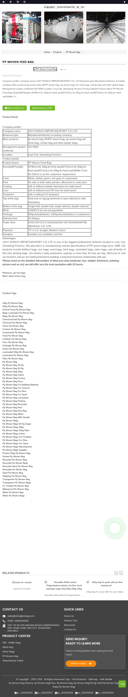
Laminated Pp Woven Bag (15, 355)
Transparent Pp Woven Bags (16, 482)
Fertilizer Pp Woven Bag (14, 339)
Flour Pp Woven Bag (12, 342)
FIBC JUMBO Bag (11, 642)
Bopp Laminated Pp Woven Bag (18, 313)
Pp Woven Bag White (12, 414)
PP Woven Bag (73, 52)
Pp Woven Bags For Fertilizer (17, 437)
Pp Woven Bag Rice (12, 407)
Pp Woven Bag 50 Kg (13, 368)
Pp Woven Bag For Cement (16, 388)
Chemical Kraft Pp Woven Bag (17, 319)
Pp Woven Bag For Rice (14, 391)
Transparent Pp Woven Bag (16, 479)
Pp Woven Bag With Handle (16, 417)
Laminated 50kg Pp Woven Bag (18, 352)
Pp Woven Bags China (13, 433)
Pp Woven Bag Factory (13, 378)
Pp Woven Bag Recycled (14, 404)
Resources (69, 625)
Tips (68, 679)
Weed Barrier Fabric (13, 660)
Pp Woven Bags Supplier (14, 450)
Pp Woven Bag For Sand (14, 394)
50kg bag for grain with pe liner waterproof (106, 592)
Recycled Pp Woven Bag (14, 459)
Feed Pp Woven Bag (12, 335)
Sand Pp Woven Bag (12, 473)
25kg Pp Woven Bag (12, 303)
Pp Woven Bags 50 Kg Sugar (16, 424)
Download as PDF (43, 108)
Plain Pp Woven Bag (12, 358)
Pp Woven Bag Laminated (15, 397)
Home (47, 52)
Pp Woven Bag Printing (13, 401)
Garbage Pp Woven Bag (14, 345)
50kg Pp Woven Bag (12, 306)
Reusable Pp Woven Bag (14, 469)
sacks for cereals (22, 589)
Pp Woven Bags (10, 420)
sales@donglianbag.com (20, 616)
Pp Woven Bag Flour (12, 381)
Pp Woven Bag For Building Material (20, 384)
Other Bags (8, 651)
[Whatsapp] (114, 528)
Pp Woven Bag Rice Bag (14, 410)
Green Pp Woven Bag (13, 348)
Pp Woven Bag (9, 362)
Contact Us (70, 629)
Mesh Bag (7, 647)
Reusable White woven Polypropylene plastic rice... (64, 595)
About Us (69, 616)
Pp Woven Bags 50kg (13, 427)
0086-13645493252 (18, 621)
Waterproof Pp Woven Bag (15, 489)
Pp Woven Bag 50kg (12, 371)
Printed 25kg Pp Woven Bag (16, 453)
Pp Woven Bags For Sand (15, 443)
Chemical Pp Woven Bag (14, 322)
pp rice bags (19, 272)
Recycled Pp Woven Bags (15, 463)
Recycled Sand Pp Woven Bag (17, 466)
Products (57, 52)
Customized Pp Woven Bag (16, 332)
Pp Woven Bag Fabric (13, 375)
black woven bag (17, 276)
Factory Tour (70, 620)
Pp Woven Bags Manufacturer (17, 446)
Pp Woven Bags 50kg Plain (15, 430)
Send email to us (16, 108)
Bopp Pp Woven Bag (12, 316)
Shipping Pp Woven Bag (14, 476)
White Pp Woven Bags (13, 495)
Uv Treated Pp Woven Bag (15, 486)
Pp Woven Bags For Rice (14, 440)
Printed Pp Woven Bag (13, 456)
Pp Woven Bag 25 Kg (13, 365)
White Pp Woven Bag (12, 492)
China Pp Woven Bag (13, 326)
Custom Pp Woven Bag (13, 329)
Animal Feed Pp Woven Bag (16, 309)
